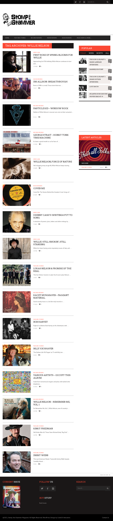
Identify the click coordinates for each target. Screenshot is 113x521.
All (107, 53)
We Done (85, 163)
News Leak (36, 52)
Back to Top (104, 475)
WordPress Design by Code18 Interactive (56, 518)
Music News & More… (84, 38)
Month (99, 53)
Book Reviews (67, 38)
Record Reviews (36, 38)
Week (91, 53)
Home (7, 38)
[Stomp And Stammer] (19, 19)
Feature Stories (20, 38)
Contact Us (105, 518)
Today (83, 53)
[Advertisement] (74, 19)
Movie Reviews (52, 38)
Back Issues (43, 503)
